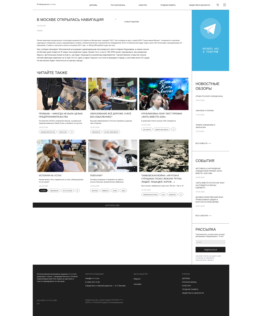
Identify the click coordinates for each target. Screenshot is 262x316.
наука (123, 190)
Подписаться (210, 250)
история (43, 190)
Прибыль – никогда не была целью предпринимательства (61, 115)
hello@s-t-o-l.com (92, 278)
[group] (210, 102)
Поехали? (96, 175)
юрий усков (63, 132)
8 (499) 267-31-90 (92, 282)
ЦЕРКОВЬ (93, 5)
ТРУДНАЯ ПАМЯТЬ (168, 5)
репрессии (172, 194)
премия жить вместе (161, 129)
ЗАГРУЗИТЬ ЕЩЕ (112, 205)
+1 (71, 132)
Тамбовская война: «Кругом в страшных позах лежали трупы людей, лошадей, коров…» (161, 178)
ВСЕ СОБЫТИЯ (202, 216)
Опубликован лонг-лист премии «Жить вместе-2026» (161, 115)
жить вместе (147, 129)
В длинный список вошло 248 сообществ (158, 121)
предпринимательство (48, 132)
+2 (77, 190)
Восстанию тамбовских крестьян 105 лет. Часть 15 (162, 186)
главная (39, 30)
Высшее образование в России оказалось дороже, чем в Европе (111, 122)
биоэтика (95, 190)
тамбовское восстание (150, 194)
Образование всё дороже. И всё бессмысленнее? (110, 115)
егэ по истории (67, 190)
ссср (163, 194)
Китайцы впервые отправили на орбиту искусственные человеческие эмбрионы (107, 180)
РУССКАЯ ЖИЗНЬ (118, 5)
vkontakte (137, 284)
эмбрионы (105, 190)
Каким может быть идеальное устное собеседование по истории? (61, 180)
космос (115, 190)
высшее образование (111, 132)
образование (96, 132)
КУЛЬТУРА (143, 5)
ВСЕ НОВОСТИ (202, 143)
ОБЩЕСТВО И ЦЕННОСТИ (199, 5)
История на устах (50, 175)
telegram (137, 279)
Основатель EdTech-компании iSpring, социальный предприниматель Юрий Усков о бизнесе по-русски (61, 122)
